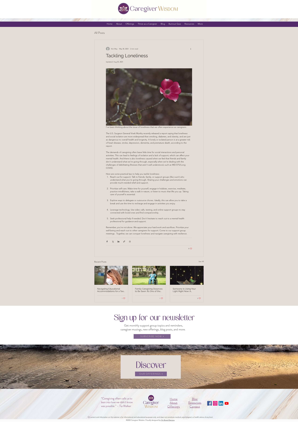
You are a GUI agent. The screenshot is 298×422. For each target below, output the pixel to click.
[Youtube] (226, 403)
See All (201, 261)
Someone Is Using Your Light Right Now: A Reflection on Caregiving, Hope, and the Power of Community (185, 290)
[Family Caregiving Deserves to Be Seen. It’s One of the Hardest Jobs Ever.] (149, 275)
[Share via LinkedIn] (118, 241)
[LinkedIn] (221, 403)
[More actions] (190, 48)
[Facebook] (209, 403)
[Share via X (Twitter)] (113, 241)
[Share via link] (124, 241)
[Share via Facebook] (107, 241)
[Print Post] (130, 241)
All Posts (99, 33)
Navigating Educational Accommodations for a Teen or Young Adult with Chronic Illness (111, 290)
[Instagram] (215, 403)
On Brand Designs (168, 420)
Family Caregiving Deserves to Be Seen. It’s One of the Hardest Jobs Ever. (149, 290)
